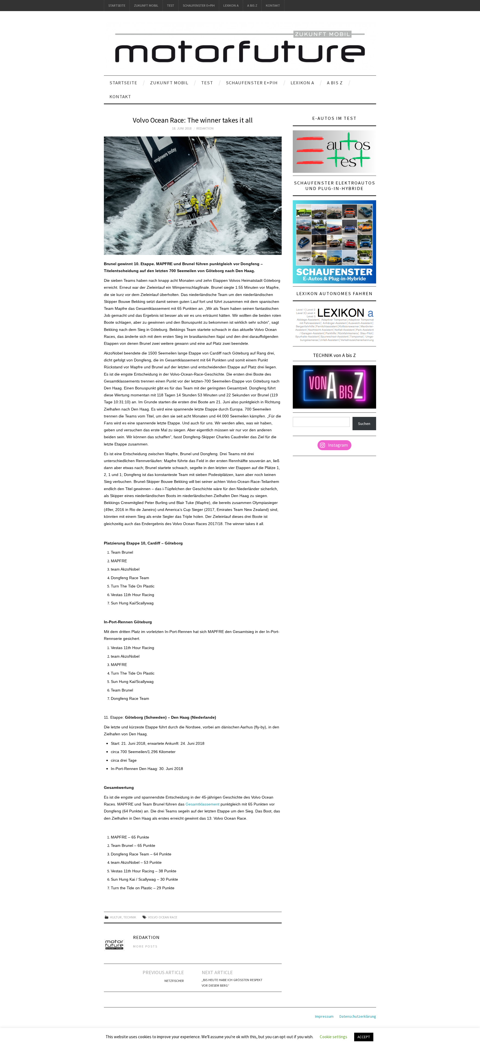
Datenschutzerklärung (357, 1016)
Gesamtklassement (202, 804)
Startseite (116, 5)
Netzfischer (174, 981)
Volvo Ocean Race (162, 917)
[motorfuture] (240, 45)
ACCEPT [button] (364, 1037)
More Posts (145, 946)
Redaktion (205, 128)
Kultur (116, 917)
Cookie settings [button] (333, 1036)
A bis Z (252, 5)
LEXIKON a (231, 5)
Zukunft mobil (146, 5)
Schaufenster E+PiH (199, 5)
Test (170, 5)
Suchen (364, 423)
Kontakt (273, 5)
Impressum (324, 1016)
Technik (129, 917)
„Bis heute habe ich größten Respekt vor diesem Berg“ (232, 982)
